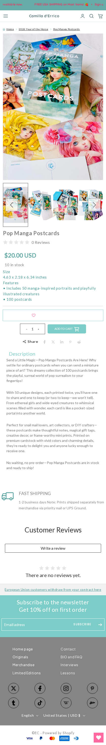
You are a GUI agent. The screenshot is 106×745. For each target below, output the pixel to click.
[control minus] (24, 329)
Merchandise (24, 664)
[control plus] (40, 329)
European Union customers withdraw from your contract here (53, 590)
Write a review (53, 548)
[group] (40, 205)
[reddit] (79, 342)
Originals (20, 657)
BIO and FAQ (72, 657)
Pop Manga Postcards (66, 29)
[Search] (91, 16)
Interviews (69, 664)
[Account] (82, 16)
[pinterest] (70, 342)
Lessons (68, 673)
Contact (68, 649)
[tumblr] (13, 702)
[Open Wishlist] (99, 738)
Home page (23, 649)
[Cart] (100, 16)
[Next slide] (94, 205)
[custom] (66, 688)
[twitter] (53, 342)
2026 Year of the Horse (33, 29)
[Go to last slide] (11, 205)
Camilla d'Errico (44, 16)
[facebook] (44, 342)
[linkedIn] (61, 342)
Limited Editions (27, 673)
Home (10, 29)
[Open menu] (5, 16)
